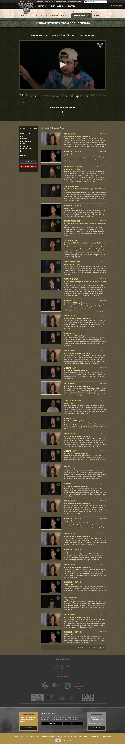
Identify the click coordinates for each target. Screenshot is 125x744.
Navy (23, 143)
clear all (28, 162)
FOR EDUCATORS (117, 6)
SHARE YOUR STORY (81, 11)
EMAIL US (96, 728)
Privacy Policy (66, 740)
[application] (62, 65)
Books (73, 723)
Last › (89, 648)
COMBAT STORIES (42, 6)
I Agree (58, 740)
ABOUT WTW (71, 6)
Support (28, 728)
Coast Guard (25, 146)
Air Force (24, 151)
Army (23, 136)
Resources (52, 723)
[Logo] (100, 45)
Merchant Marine (27, 148)
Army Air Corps (26, 141)
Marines (24, 138)
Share (21, 103)
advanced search (29, 166)
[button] (62, 64)
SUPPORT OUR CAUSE (99, 11)
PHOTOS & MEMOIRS (57, 6)
